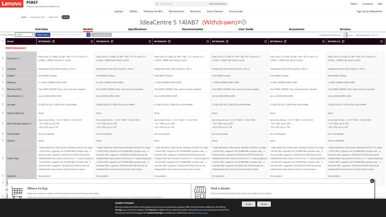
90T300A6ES (44, 41)
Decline (264, 204)
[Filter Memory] (3, 82)
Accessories (236, 11)
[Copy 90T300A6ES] (53, 41)
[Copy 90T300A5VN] (112, 41)
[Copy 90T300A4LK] (285, 41)
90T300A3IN (218, 41)
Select (19, 34)
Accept (249, 204)
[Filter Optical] (3, 141)
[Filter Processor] (3, 58)
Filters (354, 3)
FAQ (380, 3)
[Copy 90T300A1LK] (343, 41)
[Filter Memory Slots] (3, 89)
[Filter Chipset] (3, 75)
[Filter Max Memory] (3, 96)
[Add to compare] (93, 41)
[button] (244, 22)
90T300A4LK (276, 41)
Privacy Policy (201, 212)
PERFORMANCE (16, 47)
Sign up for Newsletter (369, 11)
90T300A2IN (160, 41)
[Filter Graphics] (3, 69)
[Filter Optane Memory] (3, 113)
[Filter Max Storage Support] (3, 123)
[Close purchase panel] (372, 181)
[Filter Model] (3, 41)
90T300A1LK (334, 41)
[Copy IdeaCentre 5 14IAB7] (239, 22)
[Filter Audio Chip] (3, 158)
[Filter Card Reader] (3, 134)
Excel (350, 35)
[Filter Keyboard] (3, 196)
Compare (367, 3)
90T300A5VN (102, 41)
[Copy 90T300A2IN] (169, 41)
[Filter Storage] (3, 104)
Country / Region (7, 34)
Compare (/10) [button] (101, 34)
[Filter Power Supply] (3, 183)
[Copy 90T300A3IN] (227, 41)
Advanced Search (217, 3)
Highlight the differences (331, 35)
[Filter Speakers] (3, 176)
